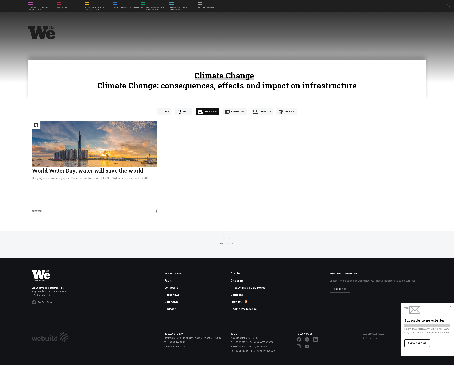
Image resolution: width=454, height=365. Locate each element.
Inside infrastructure (126, 7)
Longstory (210, 111)
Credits (235, 273)
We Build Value (45, 302)
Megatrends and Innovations (94, 8)
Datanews (264, 111)
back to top (227, 244)
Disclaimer (238, 280)
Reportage (63, 7)
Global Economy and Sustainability (153, 8)
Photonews (238, 111)
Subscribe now (417, 342)
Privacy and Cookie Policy (248, 287)
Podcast (289, 111)
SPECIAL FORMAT (206, 7)
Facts (186, 111)
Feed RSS (237, 302)
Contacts (237, 294)
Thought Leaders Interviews (38, 8)
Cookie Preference (244, 309)
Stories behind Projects (178, 8)
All (167, 111)
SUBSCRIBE (340, 289)
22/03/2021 (37, 211)
